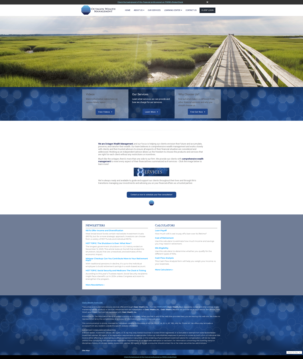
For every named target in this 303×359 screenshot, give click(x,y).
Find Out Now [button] (196, 112)
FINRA (160, 307)
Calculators (165, 225)
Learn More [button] (150, 112)
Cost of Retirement (164, 238)
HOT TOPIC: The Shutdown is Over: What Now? (108, 243)
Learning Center (172, 10)
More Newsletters (95, 285)
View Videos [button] (104, 112)
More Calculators (164, 270)
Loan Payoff (161, 230)
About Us (138, 10)
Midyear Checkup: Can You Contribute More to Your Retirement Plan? (117, 259)
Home (127, 10)
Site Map (86, 350)
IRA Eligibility (161, 248)
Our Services (154, 10)
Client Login (207, 10)
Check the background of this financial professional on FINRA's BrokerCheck (150, 2)
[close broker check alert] (207, 2)
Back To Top (293, 352)
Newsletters (95, 225)
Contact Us (191, 10)
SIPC (165, 307)
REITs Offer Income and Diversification (104, 230)
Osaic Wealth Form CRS (92, 303)
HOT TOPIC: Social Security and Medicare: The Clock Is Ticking (116, 270)
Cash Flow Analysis (164, 258)
